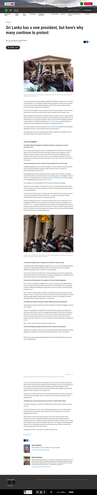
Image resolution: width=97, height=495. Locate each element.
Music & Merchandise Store (74, 15)
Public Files (76, 479)
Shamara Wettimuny (52, 126)
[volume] (10, 10)
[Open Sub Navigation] (30, 16)
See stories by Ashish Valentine (40, 467)
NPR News (24, 15)
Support (87, 14)
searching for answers (45, 179)
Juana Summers (14, 40)
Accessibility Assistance (84, 479)
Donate (89, 3)
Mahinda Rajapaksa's (61, 168)
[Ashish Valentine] (27, 461)
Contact (63, 14)
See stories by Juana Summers (40, 450)
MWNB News (17, 15)
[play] (6, 10)
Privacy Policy (70, 479)
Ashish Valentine (23, 40)
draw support (54, 266)
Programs (33, 14)
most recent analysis (54, 121)
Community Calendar (41, 15)
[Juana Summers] (27, 448)
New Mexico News (7, 15)
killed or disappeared (56, 177)
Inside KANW (54, 14)
